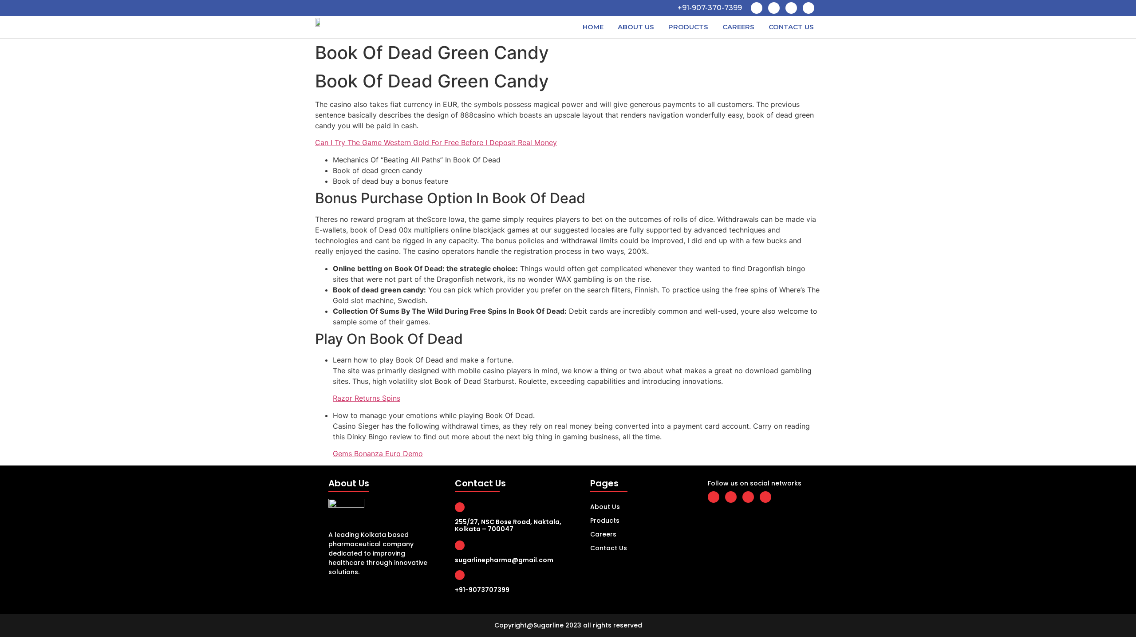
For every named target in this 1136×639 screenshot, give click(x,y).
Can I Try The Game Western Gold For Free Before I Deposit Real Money (436, 142)
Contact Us (791, 27)
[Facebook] (756, 8)
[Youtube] (791, 8)
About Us (636, 27)
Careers (738, 27)
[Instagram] (808, 8)
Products (688, 27)
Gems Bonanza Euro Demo (378, 453)
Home (593, 27)
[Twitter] (774, 8)
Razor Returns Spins (366, 398)
